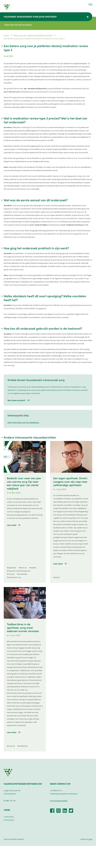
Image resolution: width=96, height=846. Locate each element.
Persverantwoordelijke (59, 801)
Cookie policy (9, 817)
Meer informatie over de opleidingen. (23, 422)
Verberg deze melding (87, 17)
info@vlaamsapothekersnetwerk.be (64, 794)
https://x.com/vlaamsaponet (71, 811)
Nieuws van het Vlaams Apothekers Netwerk (32, 35)
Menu (90, 5)
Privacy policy (9, 820)
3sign (90, 839)
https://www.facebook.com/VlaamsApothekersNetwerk (52, 811)
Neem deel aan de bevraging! (18, 24)
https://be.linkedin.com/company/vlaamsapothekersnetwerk (65, 811)
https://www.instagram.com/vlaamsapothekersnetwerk (58, 811)
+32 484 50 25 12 (56, 790)
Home (6, 35)
